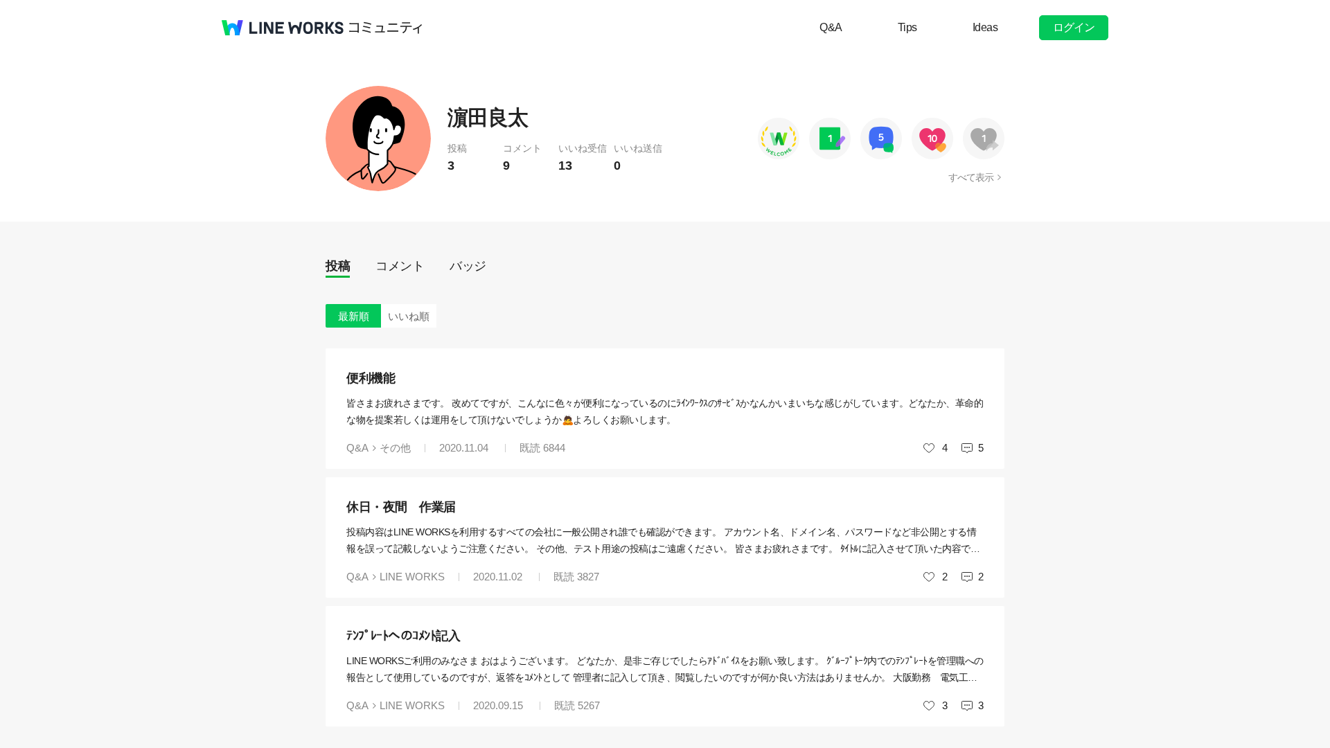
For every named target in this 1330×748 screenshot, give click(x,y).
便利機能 (370, 378)
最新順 (353, 316)
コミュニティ (386, 27)
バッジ (468, 266)
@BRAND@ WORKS (283, 27)
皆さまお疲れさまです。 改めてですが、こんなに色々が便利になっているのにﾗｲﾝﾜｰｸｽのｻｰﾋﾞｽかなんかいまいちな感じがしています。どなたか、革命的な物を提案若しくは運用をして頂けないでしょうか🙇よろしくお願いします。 (664, 411)
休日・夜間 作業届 (401, 507)
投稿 (338, 266)
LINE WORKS (412, 576)
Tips (907, 27)
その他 (395, 448)
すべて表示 (970, 177)
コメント (399, 266)
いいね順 (408, 316)
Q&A (830, 27)
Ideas (985, 27)
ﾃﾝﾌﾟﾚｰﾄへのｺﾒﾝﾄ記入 (403, 636)
